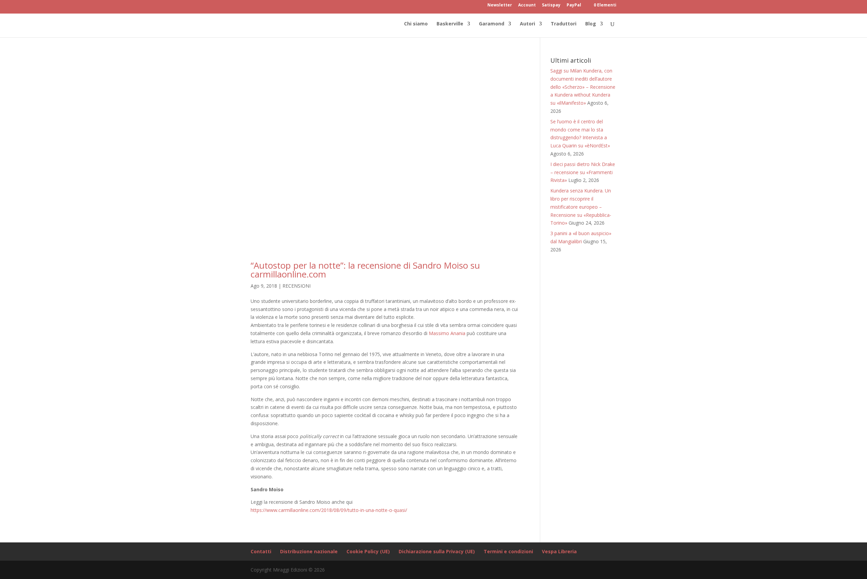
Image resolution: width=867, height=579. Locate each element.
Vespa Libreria (559, 551)
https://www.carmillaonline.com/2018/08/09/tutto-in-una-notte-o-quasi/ (329, 510)
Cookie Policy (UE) (368, 551)
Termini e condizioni (508, 551)
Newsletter (499, 5)
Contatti (261, 551)
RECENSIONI (296, 286)
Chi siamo (416, 24)
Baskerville (450, 24)
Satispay (551, 5)
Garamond (491, 24)
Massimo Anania (447, 333)
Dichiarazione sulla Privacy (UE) (437, 551)
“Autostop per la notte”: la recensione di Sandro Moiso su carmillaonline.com (365, 269)
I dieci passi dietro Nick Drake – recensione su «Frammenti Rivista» (582, 172)
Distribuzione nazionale (309, 551)
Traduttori (563, 24)
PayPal (574, 5)
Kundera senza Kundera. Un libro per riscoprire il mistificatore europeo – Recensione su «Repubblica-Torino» (580, 206)
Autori (527, 24)
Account (527, 5)
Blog (590, 24)
